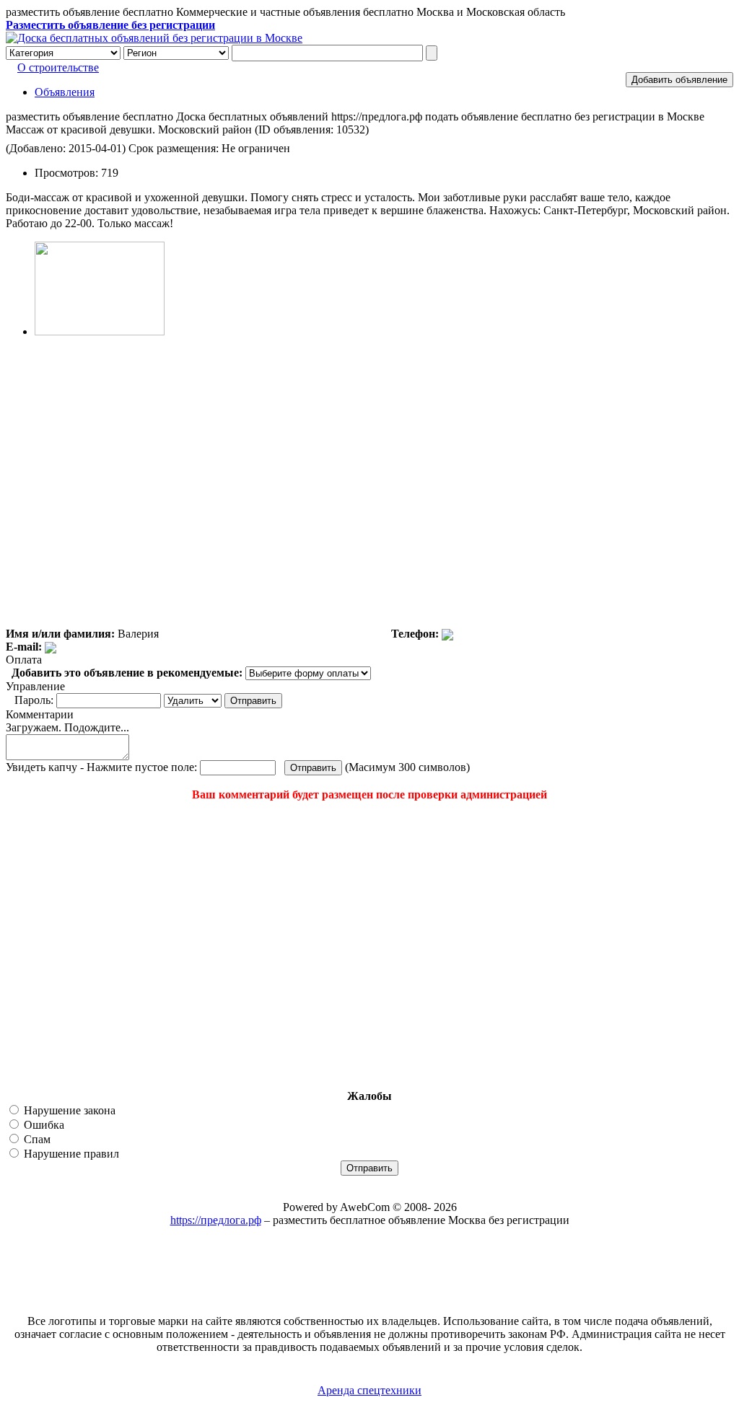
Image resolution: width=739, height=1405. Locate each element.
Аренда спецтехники (369, 1390)
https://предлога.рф (215, 1220)
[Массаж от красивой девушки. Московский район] (100, 331)
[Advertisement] (92, 945)
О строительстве (58, 67)
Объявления (65, 92)
